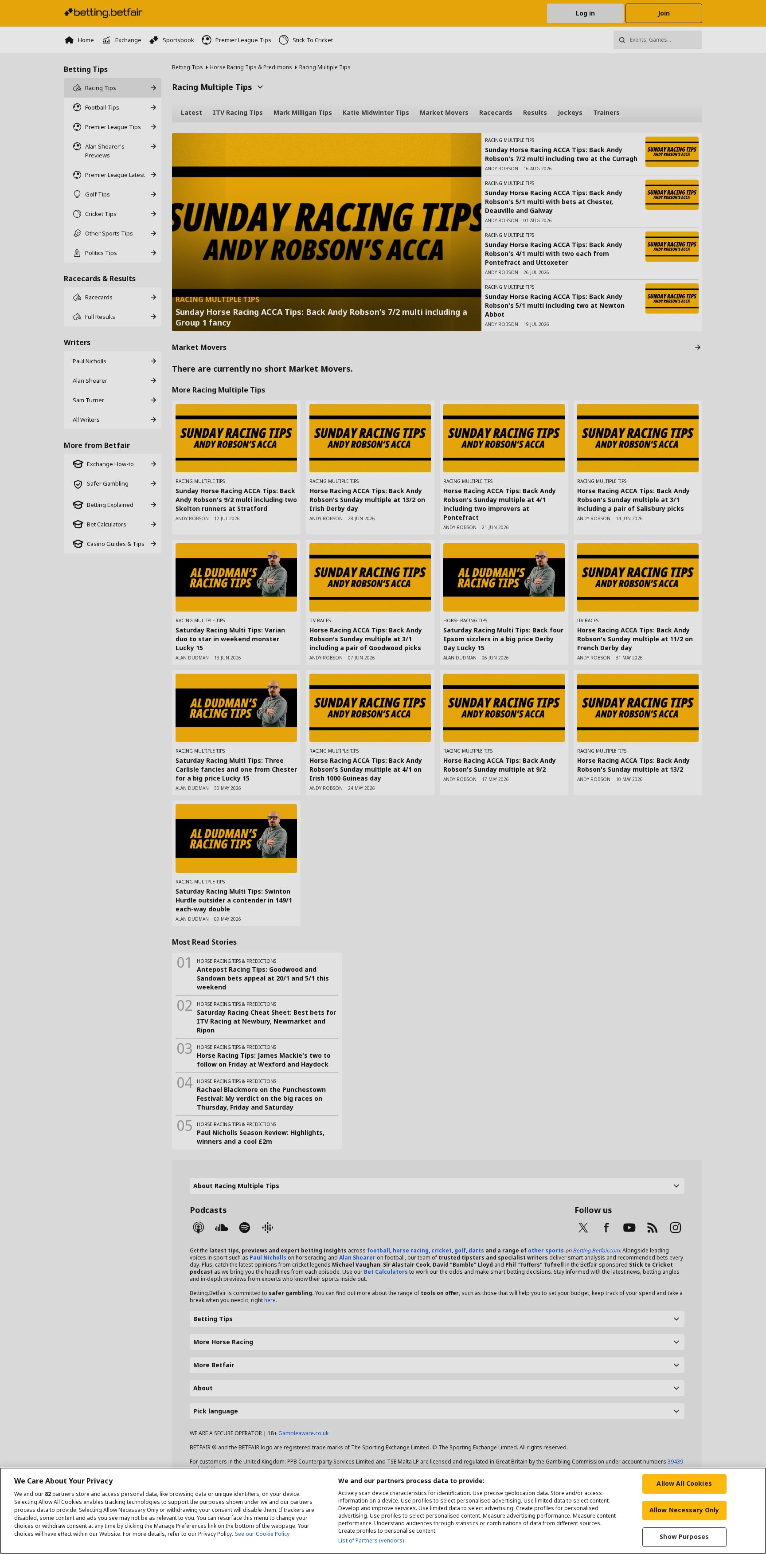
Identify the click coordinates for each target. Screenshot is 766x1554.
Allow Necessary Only (684, 1510)
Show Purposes (684, 1536)
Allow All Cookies (684, 1483)
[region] (383, 1511)
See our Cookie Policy (262, 1534)
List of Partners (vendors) (371, 1540)
